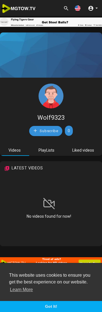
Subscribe (48, 131)
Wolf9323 (51, 117)
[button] (77, 8)
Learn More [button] (21, 289)
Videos (14, 150)
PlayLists (46, 150)
